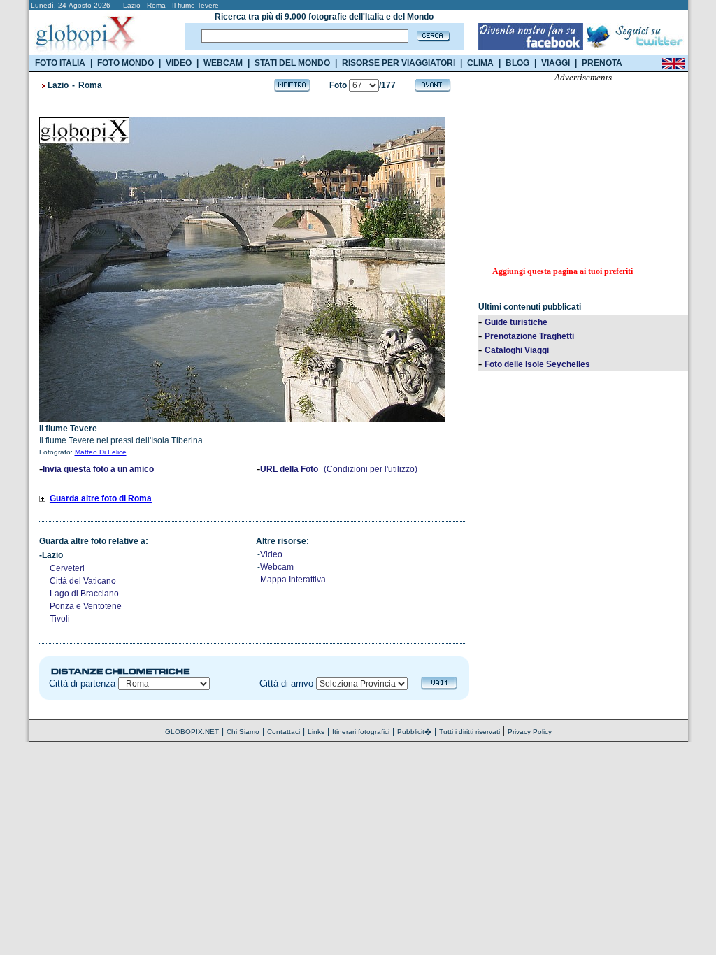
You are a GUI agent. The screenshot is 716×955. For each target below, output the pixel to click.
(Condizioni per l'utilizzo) (370, 469)
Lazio (58, 85)
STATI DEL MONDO (292, 63)
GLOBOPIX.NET (192, 731)
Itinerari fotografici (360, 731)
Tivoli (60, 619)
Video (271, 554)
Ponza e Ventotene (86, 606)
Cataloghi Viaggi (517, 350)
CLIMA (480, 63)
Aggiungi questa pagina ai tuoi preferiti (562, 271)
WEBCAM (223, 63)
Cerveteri (67, 568)
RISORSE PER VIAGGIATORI (398, 63)
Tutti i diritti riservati (469, 731)
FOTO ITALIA (60, 63)
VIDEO (179, 63)
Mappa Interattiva (293, 579)
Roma (90, 85)
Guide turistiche (516, 322)
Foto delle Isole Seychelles (537, 364)
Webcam (277, 567)
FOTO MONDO (125, 63)
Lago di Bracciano (84, 593)
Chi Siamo (243, 731)
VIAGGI (555, 63)
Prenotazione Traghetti (529, 336)
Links (316, 731)
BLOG (517, 63)
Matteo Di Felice (101, 452)
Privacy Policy (530, 731)
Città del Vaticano (83, 581)
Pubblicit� (414, 731)
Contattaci (283, 731)
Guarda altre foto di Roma (101, 498)
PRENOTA (602, 63)
